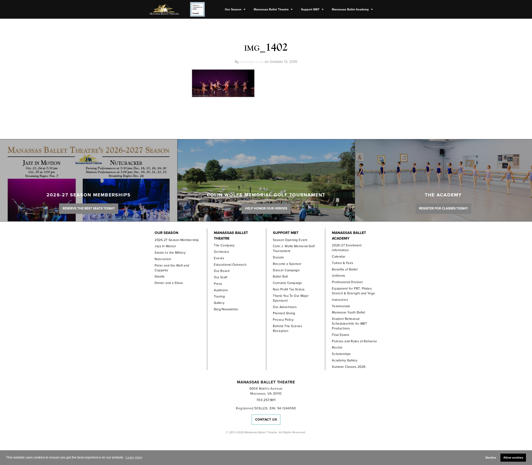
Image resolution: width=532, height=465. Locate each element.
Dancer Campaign (286, 270)
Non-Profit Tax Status (288, 289)
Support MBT (310, 9)
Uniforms (338, 276)
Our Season (233, 9)
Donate (278, 257)
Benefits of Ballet (345, 269)
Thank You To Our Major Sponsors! (291, 298)
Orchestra (221, 252)
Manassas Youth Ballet (348, 312)
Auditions (221, 290)
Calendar (338, 256)
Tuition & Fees (342, 263)
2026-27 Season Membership (177, 240)
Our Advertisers (285, 307)
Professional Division (347, 282)
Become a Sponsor (287, 264)
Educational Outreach (230, 265)
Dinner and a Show (169, 283)
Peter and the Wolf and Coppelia (172, 268)
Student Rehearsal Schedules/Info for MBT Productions (349, 323)
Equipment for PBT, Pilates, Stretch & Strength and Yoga (353, 291)
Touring (219, 296)
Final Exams (340, 335)
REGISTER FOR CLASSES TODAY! (443, 208)
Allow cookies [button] (513, 457)
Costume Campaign (287, 283)
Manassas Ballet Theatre (271, 9)
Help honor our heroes (266, 208)
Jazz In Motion (165, 246)
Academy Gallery (344, 360)
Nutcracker (163, 259)
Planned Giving (284, 313)
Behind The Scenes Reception (287, 328)
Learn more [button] (134, 457)
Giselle (160, 276)
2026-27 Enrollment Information (347, 248)
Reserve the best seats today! (89, 208)
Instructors (340, 300)
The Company (224, 245)
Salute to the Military (170, 253)
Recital (337, 347)
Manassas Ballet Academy (350, 9)
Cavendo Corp (252, 61)
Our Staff (220, 277)
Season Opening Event (290, 240)
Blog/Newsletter (226, 309)
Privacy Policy (283, 320)
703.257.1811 (265, 400)
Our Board (221, 271)
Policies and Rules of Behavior (354, 341)
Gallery (219, 303)
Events (219, 258)
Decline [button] (490, 457)
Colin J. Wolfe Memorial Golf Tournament (294, 248)
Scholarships (341, 354)
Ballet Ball (280, 276)
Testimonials (341, 306)
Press (218, 284)
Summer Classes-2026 (348, 367)
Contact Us (266, 419)
